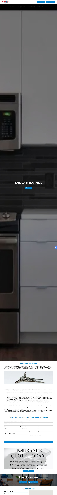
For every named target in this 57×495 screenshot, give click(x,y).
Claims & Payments (28, 470)
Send (28, 441)
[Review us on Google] (56, 247)
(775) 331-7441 (33, 482)
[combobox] (28, 424)
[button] (33, 2)
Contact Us (28, 187)
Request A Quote (50, 2)
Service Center (41, 2)
